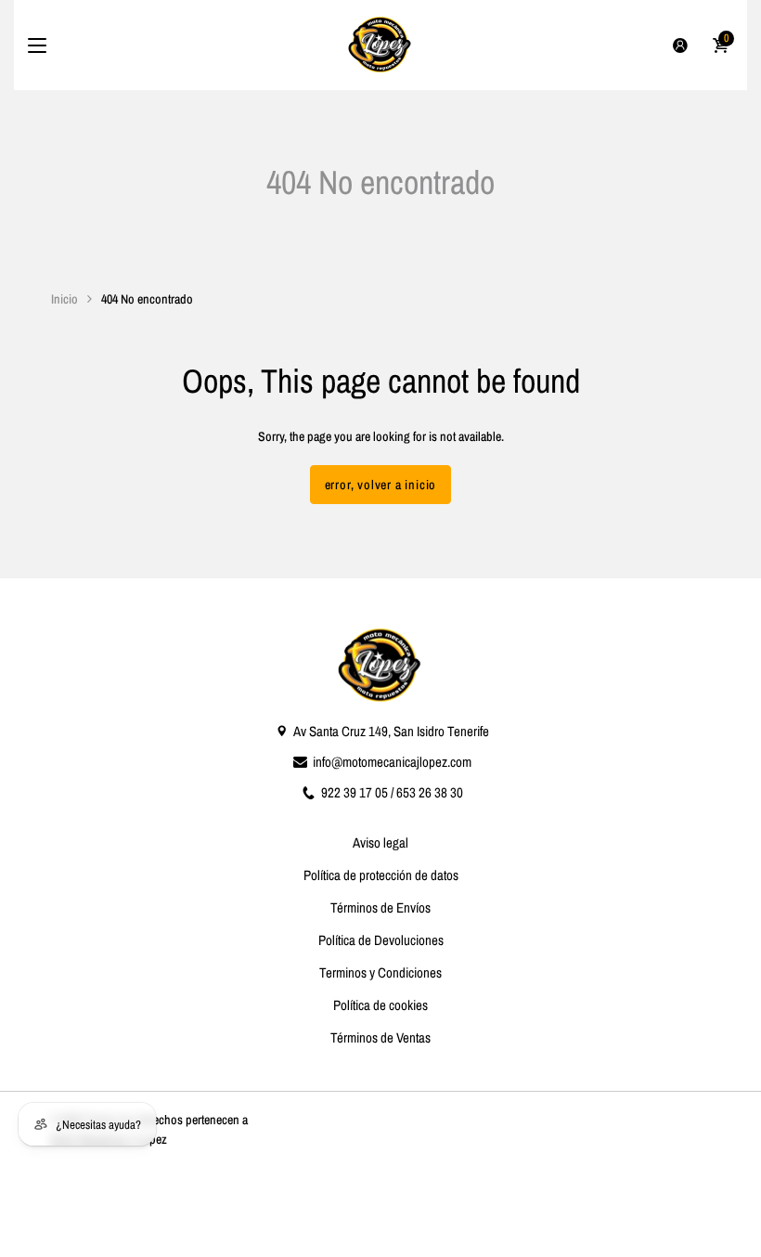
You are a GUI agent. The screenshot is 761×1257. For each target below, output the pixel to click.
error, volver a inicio (381, 484)
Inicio (64, 299)
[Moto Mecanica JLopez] (380, 45)
